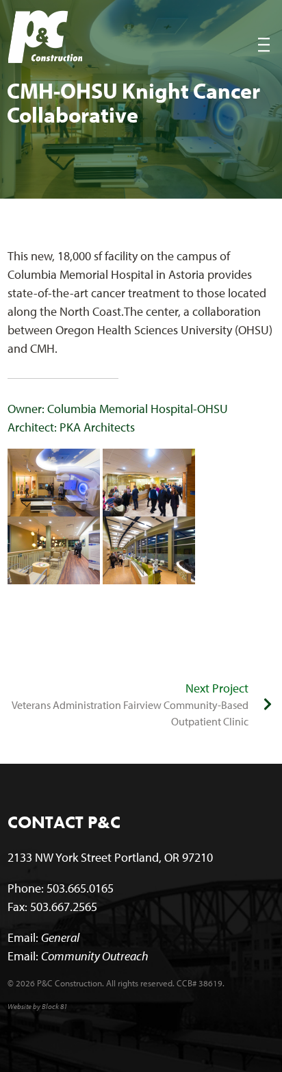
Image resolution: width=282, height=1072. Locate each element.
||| (264, 45)
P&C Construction (45, 36)
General (60, 937)
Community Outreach (95, 956)
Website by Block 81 (37, 1006)
